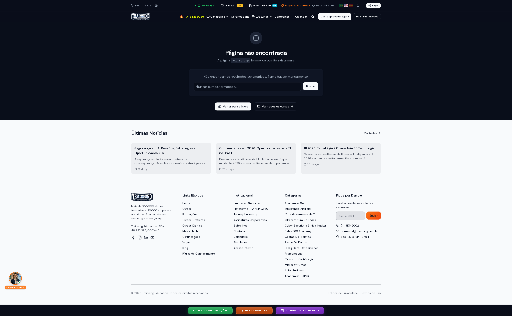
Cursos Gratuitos (193, 220)
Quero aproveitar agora (335, 16)
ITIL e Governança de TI (300, 214)
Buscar (310, 86)
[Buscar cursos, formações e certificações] (312, 16)
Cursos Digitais (192, 225)
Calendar (301, 16)
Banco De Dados (296, 242)
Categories (217, 16)
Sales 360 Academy (298, 231)
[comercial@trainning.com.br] (156, 5)
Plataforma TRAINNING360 (251, 209)
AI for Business (294, 270)
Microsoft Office (295, 265)
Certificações (191, 237)
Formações (189, 214)
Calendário (241, 237)
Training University (245, 214)
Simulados (240, 242)
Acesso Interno (243, 248)
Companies (282, 16)
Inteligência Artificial (298, 209)
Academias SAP (295, 203)
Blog (185, 248)
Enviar (374, 215)
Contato (239, 231)
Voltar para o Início (235, 106)
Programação (294, 253)
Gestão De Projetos (298, 237)
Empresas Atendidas (247, 203)
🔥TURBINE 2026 (192, 16)
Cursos (187, 209)
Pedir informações (367, 16)
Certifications (240, 16)
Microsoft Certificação (300, 259)
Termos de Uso (371, 293)
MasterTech (190, 231)
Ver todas (370, 133)
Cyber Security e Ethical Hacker (305, 225)
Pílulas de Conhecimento (198, 253)
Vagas (186, 242)
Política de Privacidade (343, 293)
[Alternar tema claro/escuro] (358, 5)
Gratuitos (262, 16)
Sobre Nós (240, 225)
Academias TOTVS (297, 276)
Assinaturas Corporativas (250, 220)
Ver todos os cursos (275, 106)
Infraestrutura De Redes (300, 220)
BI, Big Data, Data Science (301, 248)
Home (186, 203)
